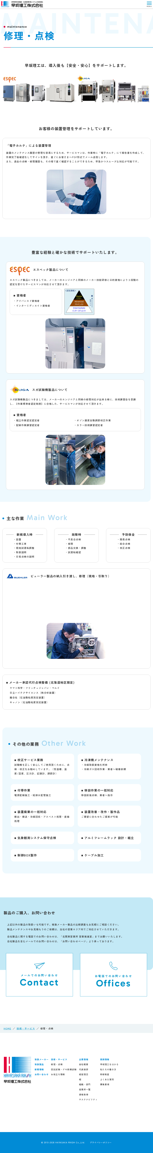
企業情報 (83, 1059)
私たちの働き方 (108, 1069)
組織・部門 (85, 1084)
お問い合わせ (42, 1074)
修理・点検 (57, 1064)
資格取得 (83, 1094)
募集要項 (104, 1084)
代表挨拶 (83, 1069)
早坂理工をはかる (109, 1064)
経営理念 (83, 1074)
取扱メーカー (42, 1059)
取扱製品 (39, 1064)
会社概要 (83, 1064)
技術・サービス (26, 1028)
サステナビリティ (88, 1099)
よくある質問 (107, 1079)
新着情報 (39, 1069)
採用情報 (104, 1059)
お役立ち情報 (58, 1074)
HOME (7, 1028)
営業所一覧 (85, 1089)
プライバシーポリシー (101, 1142)
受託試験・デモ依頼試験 (64, 1069)
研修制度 (104, 1074)
